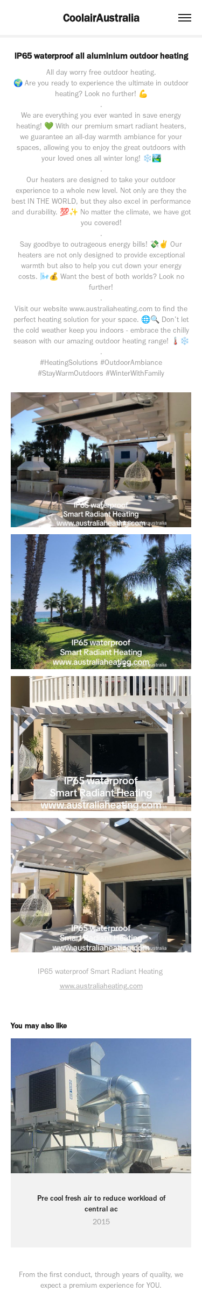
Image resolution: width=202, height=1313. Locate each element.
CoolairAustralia (101, 17)
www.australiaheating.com (101, 986)
